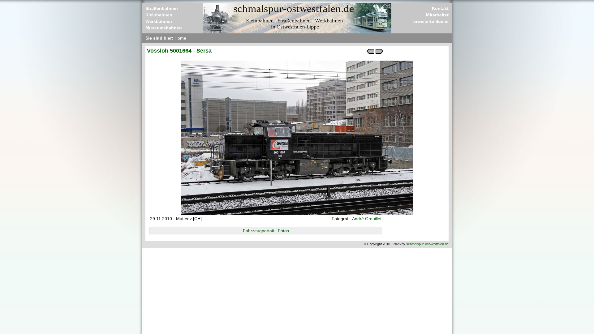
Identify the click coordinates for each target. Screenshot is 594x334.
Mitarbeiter (437, 14)
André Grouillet (366, 218)
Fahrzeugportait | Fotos (266, 230)
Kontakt (440, 8)
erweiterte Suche (431, 21)
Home (180, 38)
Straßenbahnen (161, 8)
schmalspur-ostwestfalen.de (427, 244)
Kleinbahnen (158, 14)
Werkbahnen (158, 21)
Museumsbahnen (163, 27)
